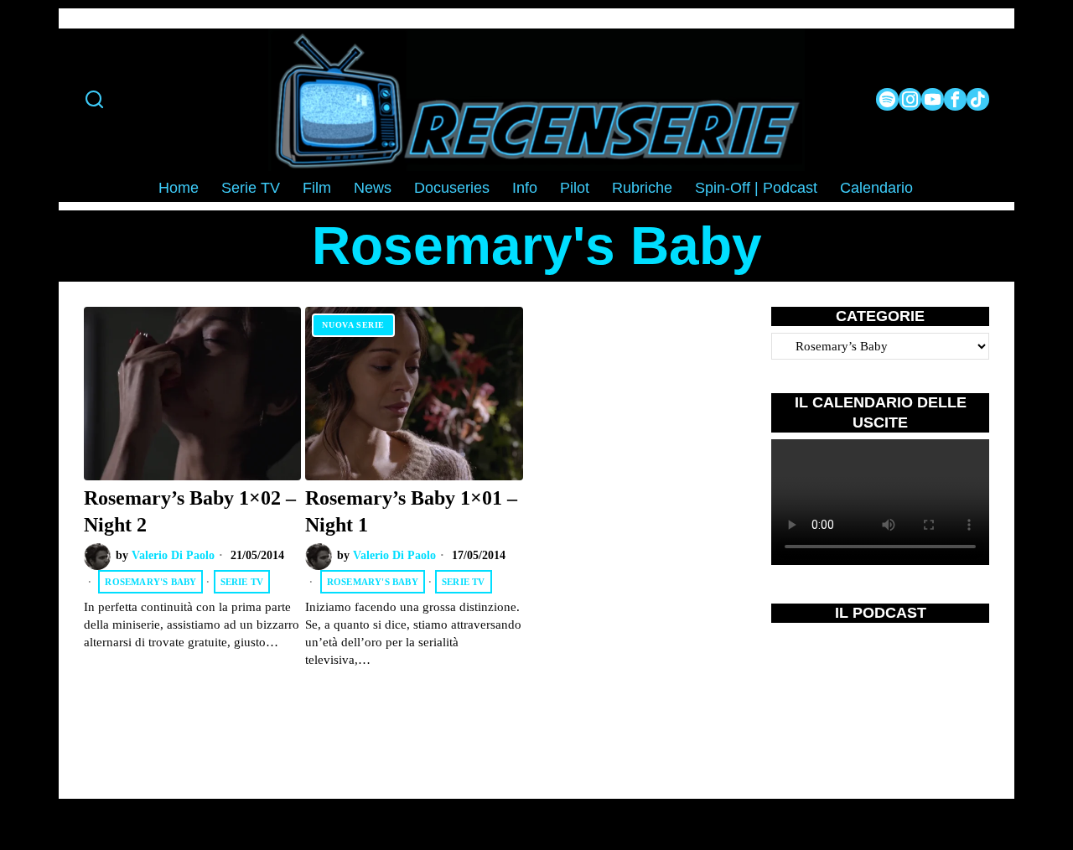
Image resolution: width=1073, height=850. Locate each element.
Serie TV (242, 582)
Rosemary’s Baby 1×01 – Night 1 (411, 511)
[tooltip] (887, 99)
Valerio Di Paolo (173, 555)
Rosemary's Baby (150, 582)
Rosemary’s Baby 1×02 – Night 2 (190, 511)
